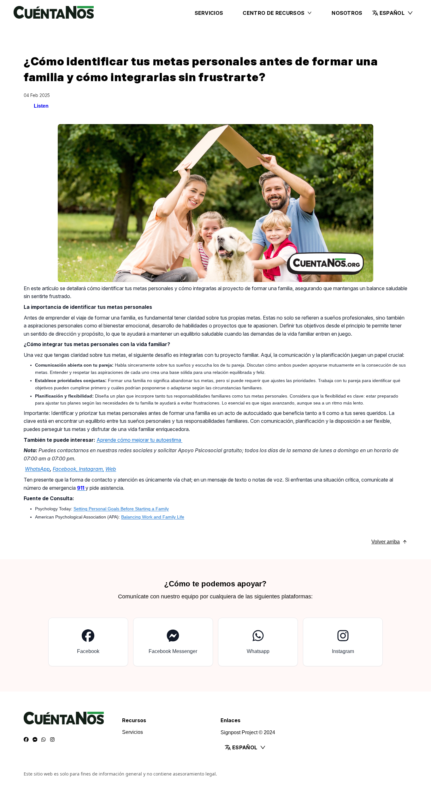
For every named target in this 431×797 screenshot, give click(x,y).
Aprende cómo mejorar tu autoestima (139, 440)
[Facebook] (26, 740)
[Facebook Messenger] (35, 740)
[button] (392, 13)
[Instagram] (52, 740)
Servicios (209, 13)
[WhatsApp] (43, 740)
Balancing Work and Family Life (152, 516)
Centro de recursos (273, 13)
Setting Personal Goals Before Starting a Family (121, 508)
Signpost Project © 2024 (248, 732)
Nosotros (347, 13)
